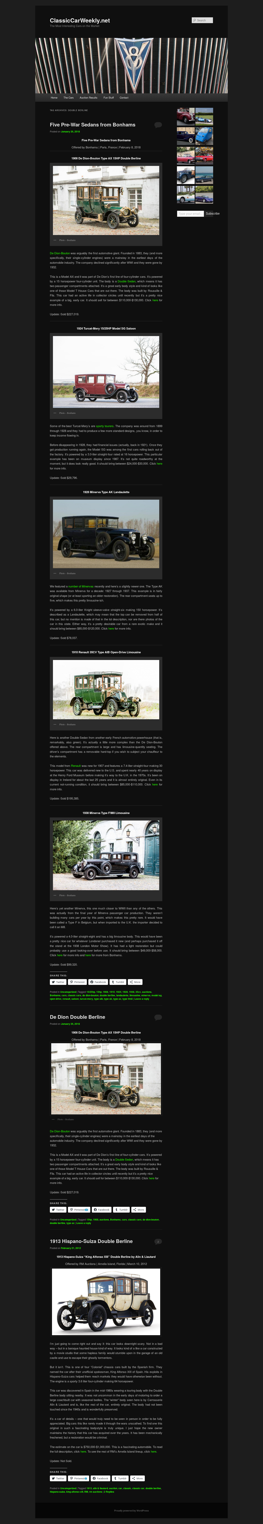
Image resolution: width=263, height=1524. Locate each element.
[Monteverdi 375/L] (204, 175)
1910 (112, 992)
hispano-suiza (57, 1491)
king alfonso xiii (74, 1491)
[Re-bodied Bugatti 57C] (186, 175)
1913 (89, 1488)
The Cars (69, 97)
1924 (118, 992)
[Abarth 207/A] (186, 195)
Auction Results (88, 97)
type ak (108, 998)
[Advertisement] (195, 279)
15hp (99, 992)
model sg (157, 995)
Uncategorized (68, 992)
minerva (145, 995)
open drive (55, 998)
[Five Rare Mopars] (204, 156)
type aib (98, 998)
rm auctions (95, 1491)
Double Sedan (127, 281)
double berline (107, 995)
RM (86, 1491)
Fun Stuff (109, 97)
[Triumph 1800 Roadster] (186, 117)
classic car (138, 1488)
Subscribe (209, 213)
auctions (147, 992)
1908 (105, 992)
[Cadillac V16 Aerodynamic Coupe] (186, 136)
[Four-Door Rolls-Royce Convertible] (186, 156)
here (155, 300)
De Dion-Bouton (60, 253)
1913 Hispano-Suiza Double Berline (91, 1241)
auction (113, 1488)
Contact (124, 97)
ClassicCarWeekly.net (80, 20)
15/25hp (90, 992)
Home (54, 97)
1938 (131, 992)
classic (127, 1488)
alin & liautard (100, 1488)
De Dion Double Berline (77, 1016)
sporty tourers (105, 426)
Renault (76, 766)
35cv (138, 992)
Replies (109, 1491)
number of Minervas (81, 586)
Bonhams (55, 995)
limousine (135, 995)
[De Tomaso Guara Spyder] (204, 195)
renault (66, 998)
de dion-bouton (90, 995)
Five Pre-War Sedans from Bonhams (92, 124)
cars (64, 995)
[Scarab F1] (204, 117)
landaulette (122, 995)
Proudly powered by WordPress (131, 1510)
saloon (75, 998)
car (120, 1488)
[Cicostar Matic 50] (204, 136)
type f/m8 (127, 998)
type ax (117, 998)
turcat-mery (86, 998)
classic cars (74, 995)
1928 (125, 992)
